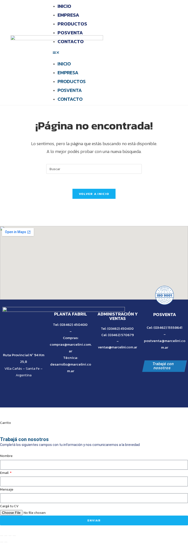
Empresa (68, 15)
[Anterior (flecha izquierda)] (1, 542)
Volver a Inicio (94, 193)
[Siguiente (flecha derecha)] (6, 542)
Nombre (6, 455)
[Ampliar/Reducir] (1, 535)
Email (4, 472)
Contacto (71, 41)
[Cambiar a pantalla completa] (6, 535)
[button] (120, 53)
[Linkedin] (38, 392)
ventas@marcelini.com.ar (117, 347)
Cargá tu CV (9, 506)
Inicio (64, 6)
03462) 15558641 (168, 327)
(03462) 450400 (73, 324)
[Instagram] (23, 392)
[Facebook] (9, 392)
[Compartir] (10, 535)
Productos (72, 23)
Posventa (70, 32)
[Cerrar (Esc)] (14, 535)
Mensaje (6, 489)
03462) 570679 (121, 335)
